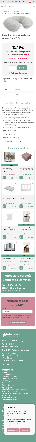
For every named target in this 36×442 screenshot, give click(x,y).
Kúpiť (22, 68)
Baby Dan (17, 89)
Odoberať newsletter (17, 323)
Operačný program (8, 385)
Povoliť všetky (13, 430)
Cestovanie (15, 11)
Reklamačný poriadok (9, 376)
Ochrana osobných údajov (11, 383)
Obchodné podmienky (9, 379)
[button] (2, 6)
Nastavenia (24, 430)
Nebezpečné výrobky (9, 397)
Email (4, 308)
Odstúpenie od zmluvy (9, 400)
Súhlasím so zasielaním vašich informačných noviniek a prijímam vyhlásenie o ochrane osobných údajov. (17, 317)
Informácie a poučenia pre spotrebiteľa (15, 393)
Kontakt (5, 372)
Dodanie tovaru (7, 374)
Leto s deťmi (5, 11)
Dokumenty (6, 381)
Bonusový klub (7, 387)
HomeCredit (6, 395)
